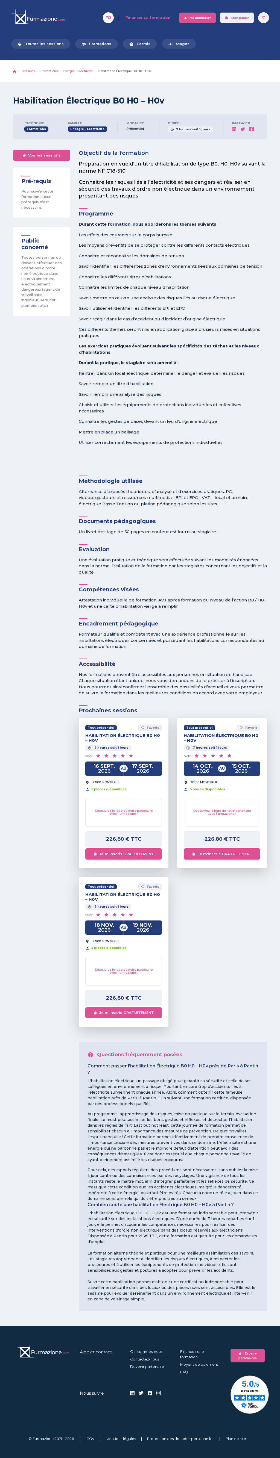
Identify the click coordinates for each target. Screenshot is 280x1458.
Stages (178, 44)
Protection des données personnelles (180, 1438)
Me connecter (197, 18)
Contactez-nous (144, 1359)
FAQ (184, 1372)
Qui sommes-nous (146, 1351)
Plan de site (236, 1438)
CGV (90, 1438)
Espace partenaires (247, 1355)
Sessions (28, 71)
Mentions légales (121, 1438)
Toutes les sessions (41, 44)
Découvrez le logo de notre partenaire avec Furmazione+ (124, 812)
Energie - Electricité (78, 71)
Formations (96, 44)
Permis (139, 44)
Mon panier (237, 18)
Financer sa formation (148, 17)
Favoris (150, 728)
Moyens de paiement (199, 1364)
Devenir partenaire (147, 1366)
